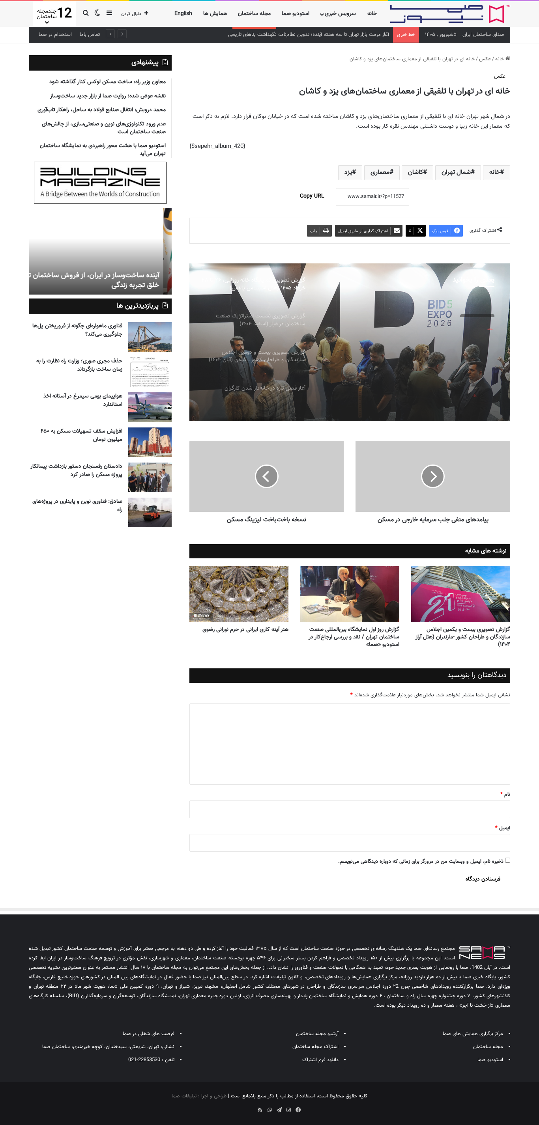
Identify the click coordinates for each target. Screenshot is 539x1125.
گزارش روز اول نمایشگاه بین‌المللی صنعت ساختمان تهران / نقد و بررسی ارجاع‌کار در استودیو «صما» (354, 637)
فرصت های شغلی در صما (148, 1034)
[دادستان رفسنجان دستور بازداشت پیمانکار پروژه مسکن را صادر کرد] (150, 477)
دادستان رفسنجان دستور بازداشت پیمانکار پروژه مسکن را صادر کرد (76, 470)
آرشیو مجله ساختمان (317, 1034)
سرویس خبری (340, 13)
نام (505, 795)
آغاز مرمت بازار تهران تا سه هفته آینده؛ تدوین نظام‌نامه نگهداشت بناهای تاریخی (308, 35)
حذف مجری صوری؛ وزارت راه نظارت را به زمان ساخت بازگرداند (79, 365)
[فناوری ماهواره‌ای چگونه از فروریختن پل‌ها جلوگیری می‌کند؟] (150, 337)
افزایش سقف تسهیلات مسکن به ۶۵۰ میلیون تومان (81, 435)
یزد (348, 172)
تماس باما (90, 35)
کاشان (415, 172)
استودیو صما (295, 13)
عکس (485, 59)
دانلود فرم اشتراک (320, 1060)
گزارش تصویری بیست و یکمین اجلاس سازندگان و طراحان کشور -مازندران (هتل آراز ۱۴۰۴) (462, 637)
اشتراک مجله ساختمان (315, 1047)
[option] (349, 342)
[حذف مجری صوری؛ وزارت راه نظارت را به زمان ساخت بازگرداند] (150, 372)
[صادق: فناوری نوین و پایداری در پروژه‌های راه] (150, 512)
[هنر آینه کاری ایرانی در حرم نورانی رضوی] (238, 594)
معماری (380, 172)
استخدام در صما (55, 35)
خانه (372, 13)
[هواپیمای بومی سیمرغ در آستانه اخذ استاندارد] (150, 407)
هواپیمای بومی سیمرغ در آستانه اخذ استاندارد (82, 400)
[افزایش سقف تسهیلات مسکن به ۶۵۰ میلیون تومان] (150, 442)
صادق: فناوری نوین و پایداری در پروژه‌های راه (77, 505)
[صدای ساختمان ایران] (450, 14)
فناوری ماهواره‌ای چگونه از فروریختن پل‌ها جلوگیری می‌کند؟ (77, 330)
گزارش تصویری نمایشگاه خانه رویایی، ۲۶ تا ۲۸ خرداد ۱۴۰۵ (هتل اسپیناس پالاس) (412, 340)
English (183, 13)
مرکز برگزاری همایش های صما (473, 1034)
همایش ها (215, 13)
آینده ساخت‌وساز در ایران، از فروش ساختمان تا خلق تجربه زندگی (101, 280)
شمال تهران (456, 172)
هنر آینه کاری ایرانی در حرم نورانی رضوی (245, 629)
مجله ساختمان (254, 13)
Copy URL (312, 196)
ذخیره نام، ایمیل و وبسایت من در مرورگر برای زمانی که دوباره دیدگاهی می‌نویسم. (420, 862)
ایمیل (502, 828)
